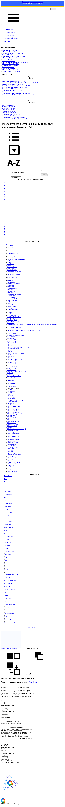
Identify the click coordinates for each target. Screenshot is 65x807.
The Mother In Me (12, 426)
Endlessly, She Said (12, 301)
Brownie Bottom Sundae (14, 273)
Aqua (5, 533)
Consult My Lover (12, 288)
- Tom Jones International (12, 90)
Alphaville (7, 515)
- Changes (8, 109)
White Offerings (11, 463)
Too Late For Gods (12, 445)
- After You (8, 108)
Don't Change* (11, 297)
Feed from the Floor (12, 309)
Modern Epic (10, 356)
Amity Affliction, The (10, 623)
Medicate (9, 350)
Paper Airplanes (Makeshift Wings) (16, 371)
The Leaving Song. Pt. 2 (14, 421)
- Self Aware (9, 55)
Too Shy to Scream (12, 447)
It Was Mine (10, 332)
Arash (5, 566)
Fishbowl (9, 312)
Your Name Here (12, 470)
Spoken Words (11, 398)
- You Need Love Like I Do (18, 95)
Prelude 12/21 (11, 377)
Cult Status (10, 292)
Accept (6, 560)
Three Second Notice (13, 442)
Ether (8, 303)
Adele (5, 485)
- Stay (13, 81)
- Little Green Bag (17, 93)
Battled (9, 265)
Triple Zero (10, 451)
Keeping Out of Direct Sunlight (15, 335)
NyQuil (9, 365)
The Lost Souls (11, 423)
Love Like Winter (12, 344)
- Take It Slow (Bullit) (16, 85)
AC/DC (6, 488)
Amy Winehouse (8, 536)
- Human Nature (11, 70)
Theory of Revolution (13, 433)
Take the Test (11, 404)
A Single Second (11, 255)
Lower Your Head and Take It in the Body (18, 347)
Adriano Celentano (9, 512)
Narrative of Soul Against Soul (15, 359)
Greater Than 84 (11, 318)
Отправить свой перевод (11, 38)
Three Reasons (11, 441)
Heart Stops (10, 323)
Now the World (11, 364)
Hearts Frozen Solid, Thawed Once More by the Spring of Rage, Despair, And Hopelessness (32, 324)
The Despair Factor (12, 410)
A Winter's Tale (11, 258)
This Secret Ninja (12, 438)
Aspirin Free (10, 262)
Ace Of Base (7, 491)
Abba (5, 479)
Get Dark (9, 314)
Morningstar (10, 357)
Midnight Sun (11, 351)
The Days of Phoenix (13, 409)
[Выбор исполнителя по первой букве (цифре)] (13, 168)
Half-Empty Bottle (12, 320)
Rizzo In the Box (12, 383)
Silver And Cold (11, 392)
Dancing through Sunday (14, 294)
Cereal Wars (10, 279)
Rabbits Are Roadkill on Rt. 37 (15, 379)
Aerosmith (7, 545)
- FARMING (9, 89)
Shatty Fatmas (11, 391)
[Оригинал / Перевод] (13, 674)
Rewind (9, 382)
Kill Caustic (10, 338)
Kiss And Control (12, 339)
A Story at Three (11, 256)
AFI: (5, 244)
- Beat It (9, 58)
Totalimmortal (11, 450)
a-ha (5, 497)
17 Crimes (10, 247)
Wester (9, 460)
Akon (5, 500)
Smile (8, 394)
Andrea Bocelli (8, 554)
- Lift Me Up (9, 112)
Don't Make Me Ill (12, 298)
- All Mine (15, 118)
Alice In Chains (8, 503)
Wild (8, 468)
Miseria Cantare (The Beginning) (16, 353)
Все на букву (34, 627)
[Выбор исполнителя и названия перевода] (13, 142)
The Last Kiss (11, 418)
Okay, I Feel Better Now (14, 367)
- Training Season (10, 65)
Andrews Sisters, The (10, 580)
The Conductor (11, 407)
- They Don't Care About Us (15, 62)
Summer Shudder (12, 401)
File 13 (9, 311)
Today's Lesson (11, 444)
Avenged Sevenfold (9, 604)
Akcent (6, 595)
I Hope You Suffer (12, 329)
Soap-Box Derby (12, 397)
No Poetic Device (12, 361)
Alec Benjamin (8, 542)
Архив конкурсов (9, 35)
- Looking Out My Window (20, 82)
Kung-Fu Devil (11, 341)
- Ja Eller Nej (13, 84)
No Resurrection (11, 362)
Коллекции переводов (10, 37)
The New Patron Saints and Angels (16, 429)
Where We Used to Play (13, 462)
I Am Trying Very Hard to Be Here (16, 327)
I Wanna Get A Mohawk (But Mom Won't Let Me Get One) (23, 330)
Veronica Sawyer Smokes (14, 454)
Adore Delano (8, 521)
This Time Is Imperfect (13, 439)
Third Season (11, 435)
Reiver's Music (11, 380)
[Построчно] (39, 661)
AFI (23, 648)
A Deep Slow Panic (12, 253)
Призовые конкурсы (10, 32)
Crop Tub (10, 289)
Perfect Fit (10, 373)
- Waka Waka (14, 56)
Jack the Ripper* (11, 333)
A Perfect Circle (8, 527)
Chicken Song (11, 282)
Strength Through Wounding (15, 400)
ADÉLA (6, 610)
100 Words (10, 245)
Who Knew (10, 465)
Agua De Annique (9, 613)
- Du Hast (8, 61)
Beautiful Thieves (12, 267)
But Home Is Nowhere (13, 274)
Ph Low (9, 374)
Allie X (6, 548)
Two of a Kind (11, 453)
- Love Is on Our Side (11, 114)
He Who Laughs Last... (13, 321)
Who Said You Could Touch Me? (16, 467)
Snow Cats (10, 395)
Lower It (9, 345)
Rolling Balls (10, 385)
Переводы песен (12, 648)
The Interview (11, 415)
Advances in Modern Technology (16, 259)
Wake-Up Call (11, 456)
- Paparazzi (8, 68)
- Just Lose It (8, 67)
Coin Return (10, 285)
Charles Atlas (11, 280)
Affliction (10, 261)
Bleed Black (10, 268)
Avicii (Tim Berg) (9, 551)
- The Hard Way (12, 53)
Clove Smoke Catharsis (13, 283)
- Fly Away (8, 111)
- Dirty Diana (10, 64)
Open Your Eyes (11, 368)
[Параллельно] (13, 661)
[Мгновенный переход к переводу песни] (13, 155)
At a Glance (10, 264)
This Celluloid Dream (13, 436)
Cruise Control (11, 291)
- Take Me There (8, 59)
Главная (6, 27)
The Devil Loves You (13, 412)
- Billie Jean (10, 51)
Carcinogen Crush (12, 276)
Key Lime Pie (11, 336)
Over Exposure (11, 370)
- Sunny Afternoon (13, 117)
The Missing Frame (12, 424)
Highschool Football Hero (14, 326)
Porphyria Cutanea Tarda (14, 376)
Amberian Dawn (8, 619)
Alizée (6, 563)
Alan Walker (7, 524)
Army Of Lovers (8, 586)
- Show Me (8, 115)
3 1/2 (8, 250)
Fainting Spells (11, 308)
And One (6, 601)
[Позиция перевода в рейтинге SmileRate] (30, 674)
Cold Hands (10, 286)
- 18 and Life (8, 106)
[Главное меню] (13, 23)
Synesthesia (10, 403)
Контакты (7, 41)
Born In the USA (12, 270)
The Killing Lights (12, 417)
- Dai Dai (11, 50)
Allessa (6, 509)
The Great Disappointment (14, 414)
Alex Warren (7, 598)
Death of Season (11, 295)
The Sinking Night (12, 432)
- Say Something (14, 87)
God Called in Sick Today (14, 317)
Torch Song (10, 448)
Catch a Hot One (12, 277)
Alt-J (5, 616)
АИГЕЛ (6, 607)
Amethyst (33, 682)
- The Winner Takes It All (11, 71)
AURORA (7, 518)
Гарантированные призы (11, 33)
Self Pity (9, 389)
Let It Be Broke (11, 342)
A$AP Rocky (7, 506)
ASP (5, 557)
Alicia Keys (7, 577)
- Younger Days (9, 92)
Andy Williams (8, 583)
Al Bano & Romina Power (11, 574)
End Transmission (12, 300)
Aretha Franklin (8, 539)
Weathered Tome (12, 459)
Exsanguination (11, 306)
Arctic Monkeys (8, 482)
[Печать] (27, 674)
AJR (5, 592)
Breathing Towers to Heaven (15, 271)
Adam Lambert (8, 530)
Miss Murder (10, 354)
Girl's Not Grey (11, 315)
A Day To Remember (10, 589)
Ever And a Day (11, 304)
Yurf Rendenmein (12, 471)
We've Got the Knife (12, 457)
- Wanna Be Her (8, 105)
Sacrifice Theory (11, 386)
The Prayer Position (12, 430)
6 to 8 (8, 251)
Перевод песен (8, 29)
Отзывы (6, 40)
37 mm (9, 248)
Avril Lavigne (8, 494)
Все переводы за (33, 97)
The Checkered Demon (13, 406)
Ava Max (6, 570)
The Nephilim (11, 427)
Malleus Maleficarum (13, 348)
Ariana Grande (8, 476)
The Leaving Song (12, 420)
